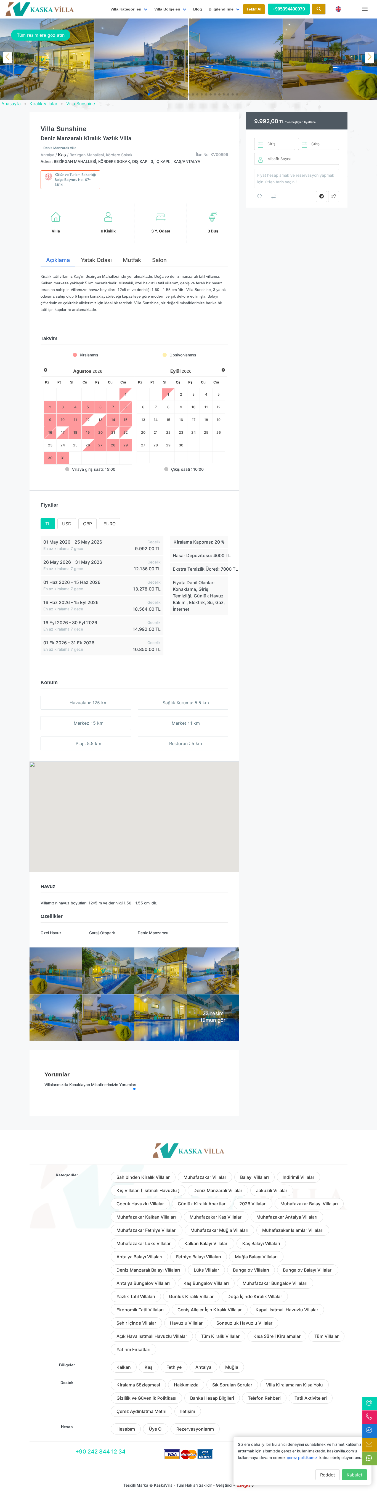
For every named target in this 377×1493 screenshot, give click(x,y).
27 (143, 445)
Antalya (203, 1367)
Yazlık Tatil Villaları (135, 1296)
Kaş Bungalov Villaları (206, 1283)
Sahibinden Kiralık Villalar (143, 1177)
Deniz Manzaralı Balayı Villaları (148, 1270)
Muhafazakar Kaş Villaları (216, 1217)
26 (88, 445)
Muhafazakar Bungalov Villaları (275, 1283)
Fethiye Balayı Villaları (198, 1256)
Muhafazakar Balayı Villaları (309, 1203)
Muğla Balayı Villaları (256, 1256)
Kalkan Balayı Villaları (206, 1243)
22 (168, 432)
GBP (87, 523)
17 (193, 420)
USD (66, 523)
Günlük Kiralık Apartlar (201, 1203)
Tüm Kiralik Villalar (220, 1336)
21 (156, 432)
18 (206, 420)
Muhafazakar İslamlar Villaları (292, 1230)
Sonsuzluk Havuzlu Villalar (244, 1323)
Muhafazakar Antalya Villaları (286, 1217)
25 (75, 445)
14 (156, 420)
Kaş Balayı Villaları (261, 1243)
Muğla (231, 1367)
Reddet (327, 1475)
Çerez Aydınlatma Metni (141, 1411)
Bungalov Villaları (251, 1270)
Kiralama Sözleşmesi (138, 1385)
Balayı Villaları (254, 1177)
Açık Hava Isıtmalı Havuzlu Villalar (151, 1336)
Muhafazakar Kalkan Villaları (146, 1217)
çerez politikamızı (302, 1457)
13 (143, 420)
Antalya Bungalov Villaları (143, 1283)
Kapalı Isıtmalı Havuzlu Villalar (287, 1309)
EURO (109, 523)
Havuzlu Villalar (186, 1323)
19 (219, 420)
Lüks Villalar (206, 1270)
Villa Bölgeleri (167, 9)
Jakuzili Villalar (271, 1190)
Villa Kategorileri (125, 9)
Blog (197, 9)
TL (48, 523)
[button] (140, 94)
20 (143, 432)
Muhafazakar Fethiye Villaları (146, 1230)
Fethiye (174, 1367)
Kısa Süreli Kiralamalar (277, 1336)
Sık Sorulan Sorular (232, 1385)
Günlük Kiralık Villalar (191, 1296)
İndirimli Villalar (298, 1177)
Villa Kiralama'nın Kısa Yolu (294, 1385)
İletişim (187, 1411)
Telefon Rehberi (264, 1398)
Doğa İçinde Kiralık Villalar (254, 1296)
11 (206, 407)
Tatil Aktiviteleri (310, 1398)
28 (155, 445)
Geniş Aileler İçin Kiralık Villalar (209, 1309)
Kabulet (354, 1475)
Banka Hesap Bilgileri (212, 1398)
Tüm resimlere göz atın (41, 35)
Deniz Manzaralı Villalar (217, 1190)
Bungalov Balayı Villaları (308, 1270)
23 (50, 445)
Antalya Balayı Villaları (139, 1256)
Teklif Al (253, 9)
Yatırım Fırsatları (133, 1349)
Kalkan (123, 1367)
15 (168, 420)
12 (219, 407)
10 (193, 407)
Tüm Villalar (326, 1336)
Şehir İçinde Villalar (136, 1323)
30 (181, 445)
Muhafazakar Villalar (205, 1177)
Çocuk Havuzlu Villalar (140, 1203)
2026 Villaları (253, 1203)
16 (181, 420)
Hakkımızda (186, 1385)
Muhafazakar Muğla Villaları (219, 1230)
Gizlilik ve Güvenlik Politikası (146, 1398)
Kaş (149, 1367)
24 (62, 445)
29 (168, 445)
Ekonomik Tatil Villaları (140, 1309)
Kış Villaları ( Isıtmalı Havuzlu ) (148, 1190)
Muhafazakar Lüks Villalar (143, 1243)
